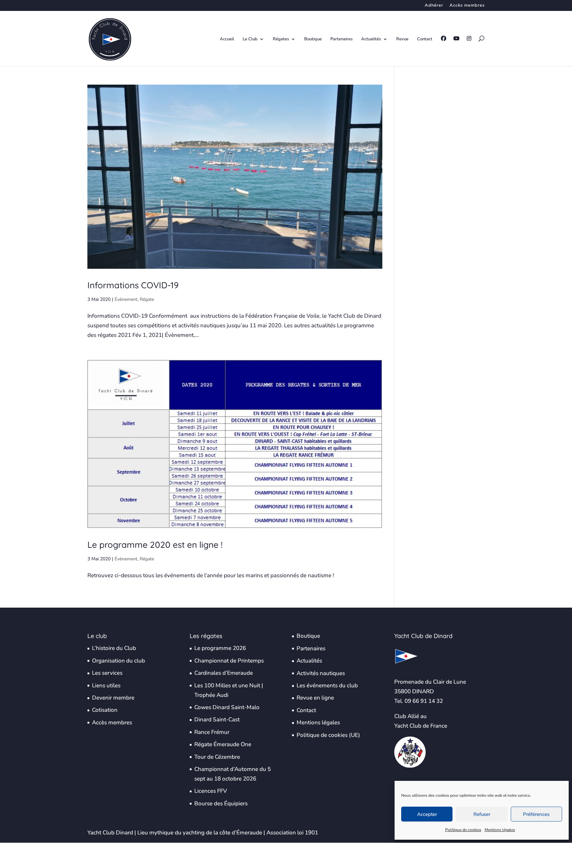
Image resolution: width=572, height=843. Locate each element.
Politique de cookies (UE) (328, 735)
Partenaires (341, 39)
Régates (281, 39)
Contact (424, 39)
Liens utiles (106, 685)
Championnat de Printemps (229, 660)
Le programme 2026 (220, 648)
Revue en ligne (315, 698)
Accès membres (467, 5)
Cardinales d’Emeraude (223, 673)
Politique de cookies (463, 829)
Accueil (227, 39)
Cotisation (105, 710)
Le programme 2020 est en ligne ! (155, 544)
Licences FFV (210, 791)
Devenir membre (113, 698)
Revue (402, 39)
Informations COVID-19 (133, 285)
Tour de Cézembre (217, 757)
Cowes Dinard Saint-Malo (227, 707)
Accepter (427, 814)
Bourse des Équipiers (221, 803)
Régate (147, 299)
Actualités (371, 39)
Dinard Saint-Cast (217, 719)
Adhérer (434, 5)
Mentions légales (500, 829)
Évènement (126, 299)
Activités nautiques (321, 673)
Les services (107, 673)
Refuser (481, 814)
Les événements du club (327, 685)
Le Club (250, 39)
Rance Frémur (211, 732)
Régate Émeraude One (222, 744)
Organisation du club (118, 660)
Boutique (313, 39)
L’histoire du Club (114, 648)
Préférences (536, 814)
